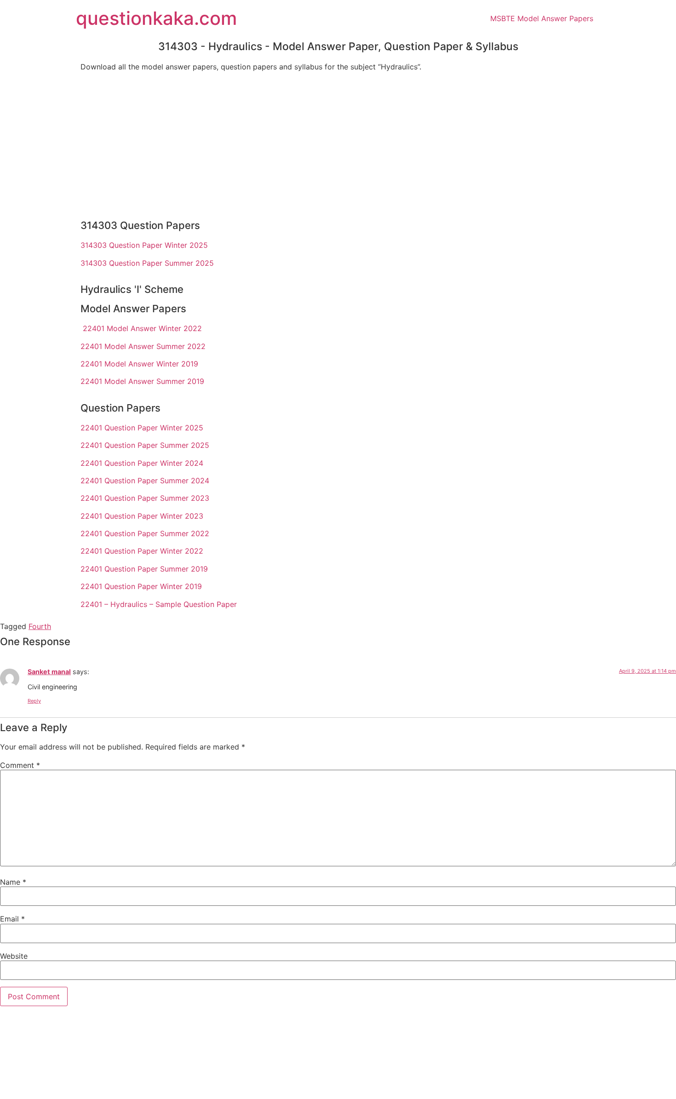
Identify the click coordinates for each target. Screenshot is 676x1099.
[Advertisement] (338, 143)
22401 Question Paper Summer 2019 (144, 568)
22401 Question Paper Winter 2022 (141, 550)
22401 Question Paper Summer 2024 (144, 480)
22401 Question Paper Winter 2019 (141, 586)
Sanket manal (49, 671)
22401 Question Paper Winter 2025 (141, 427)
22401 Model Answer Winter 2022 (142, 328)
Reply (34, 701)
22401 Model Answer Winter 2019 (139, 363)
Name (13, 882)
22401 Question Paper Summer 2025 (144, 445)
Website (14, 956)
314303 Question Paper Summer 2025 (147, 263)
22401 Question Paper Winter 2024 (141, 463)
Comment (20, 765)
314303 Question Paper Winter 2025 (144, 245)
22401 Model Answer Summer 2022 (143, 346)
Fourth (40, 626)
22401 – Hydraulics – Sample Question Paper (158, 604)
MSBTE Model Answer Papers (541, 18)
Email (12, 918)
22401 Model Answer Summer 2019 (142, 381)
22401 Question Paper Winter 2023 (141, 516)
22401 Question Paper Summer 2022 (144, 533)
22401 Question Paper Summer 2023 (144, 498)
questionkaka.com (156, 18)
